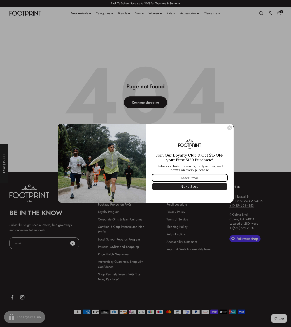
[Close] (229, 127)
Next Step (190, 186)
